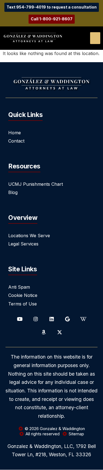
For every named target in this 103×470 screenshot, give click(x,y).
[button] (95, 38)
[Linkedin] (51, 319)
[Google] (67, 319)
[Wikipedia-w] (83, 319)
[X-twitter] (59, 332)
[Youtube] (19, 319)
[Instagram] (35, 319)
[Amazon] (43, 332)
